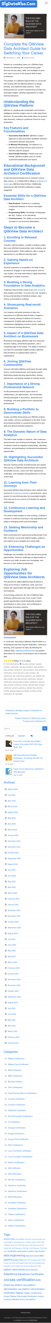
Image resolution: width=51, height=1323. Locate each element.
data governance (32, 1255)
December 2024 (14, 841)
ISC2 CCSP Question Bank (20, 1263)
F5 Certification (14, 1122)
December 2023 (14, 910)
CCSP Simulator (34, 1248)
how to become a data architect (24, 673)
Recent (21, 736)
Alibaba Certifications (16, 1058)
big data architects (26, 667)
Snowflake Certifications (17, 1208)
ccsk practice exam (18, 1242)
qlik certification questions (22, 676)
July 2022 (11, 1008)
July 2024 (11, 870)
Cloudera (30, 1251)
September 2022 (14, 996)
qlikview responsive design (19, 691)
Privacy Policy (25, 1312)
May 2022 (12, 1020)
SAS (6, 1280)
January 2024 (13, 904)
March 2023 (12, 962)
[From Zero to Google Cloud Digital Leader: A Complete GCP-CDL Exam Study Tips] (9, 743)
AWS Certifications (15, 1076)
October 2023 (13, 921)
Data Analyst (39, 1251)
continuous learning (21, 493)
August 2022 (13, 1002)
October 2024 (13, 852)
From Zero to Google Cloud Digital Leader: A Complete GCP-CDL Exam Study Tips (27, 744)
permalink (18, 694)
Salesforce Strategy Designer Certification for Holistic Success (23, 712)
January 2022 (13, 1043)
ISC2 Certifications (15, 1145)
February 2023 (13, 968)
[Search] (44, 728)
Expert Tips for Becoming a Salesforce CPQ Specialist (28, 770)
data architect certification (13, 670)
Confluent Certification (16, 1104)
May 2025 (12, 818)
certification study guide (17, 1251)
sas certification (22, 1279)
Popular (10, 736)
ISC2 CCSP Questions (34, 1263)
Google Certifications (16, 1133)
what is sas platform (28, 1299)
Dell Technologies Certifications (20, 1116)
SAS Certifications (15, 1197)
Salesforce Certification (17, 1185)
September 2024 (14, 858)
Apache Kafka (9, 1239)
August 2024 (13, 864)
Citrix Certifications (15, 1087)
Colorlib (18, 1320)
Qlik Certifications (12, 664)
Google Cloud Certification (18, 1139)
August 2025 (13, 812)
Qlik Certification (14, 1168)
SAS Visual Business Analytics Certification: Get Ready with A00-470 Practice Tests (28, 758)
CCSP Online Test (34, 1245)
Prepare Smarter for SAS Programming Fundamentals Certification (30, 719)
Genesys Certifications (17, 1127)
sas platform (17, 1284)
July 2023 (11, 939)
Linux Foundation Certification (19, 1150)
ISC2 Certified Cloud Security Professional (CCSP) (26, 1266)
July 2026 (11, 795)
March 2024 (12, 893)
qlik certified (37, 676)
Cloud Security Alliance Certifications (22, 1093)
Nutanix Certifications (16, 1162)
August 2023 (13, 933)
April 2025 (12, 823)
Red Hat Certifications (16, 1179)
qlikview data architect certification (25, 682)
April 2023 (12, 956)
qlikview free (31, 688)
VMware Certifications (16, 1225)
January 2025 (13, 835)
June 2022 (12, 1014)
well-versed (38, 290)
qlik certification (32, 1269)
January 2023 (13, 973)
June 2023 (12, 944)
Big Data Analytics (15, 1081)
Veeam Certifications (16, 1220)
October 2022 (13, 991)
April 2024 (12, 887)
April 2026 (12, 800)
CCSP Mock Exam (22, 1245)
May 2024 (12, 881)
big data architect (28, 664)
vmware (40, 1296)
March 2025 (12, 829)
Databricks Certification (17, 1110)
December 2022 (14, 979)
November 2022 (14, 985)
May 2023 (12, 950)
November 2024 (14, 847)
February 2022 (13, 1037)
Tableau (19, 1292)
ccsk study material (30, 1242)
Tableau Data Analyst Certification (23, 1296)
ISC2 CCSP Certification (31, 1260)
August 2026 (13, 789)
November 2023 (14, 916)
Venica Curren (29, 57)
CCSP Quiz (25, 1248)
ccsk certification (20, 1239)
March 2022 (12, 1031)
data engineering (14, 1255)
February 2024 (13, 898)
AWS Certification (15, 1070)
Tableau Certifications (16, 1214)
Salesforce (10, 1274)
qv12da (32, 691)
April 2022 (12, 1025)
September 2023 (14, 927)
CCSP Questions (17, 1248)
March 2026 (12, 806)
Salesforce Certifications (17, 1191)
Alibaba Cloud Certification (18, 1064)
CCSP (38, 1242)
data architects (28, 670)
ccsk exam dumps (37, 1239)
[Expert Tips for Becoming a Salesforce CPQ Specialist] (9, 771)
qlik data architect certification (25, 679)
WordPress (33, 1320)
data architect (39, 667)
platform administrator (14, 1269)
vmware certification (11, 1299)
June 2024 (12, 875)
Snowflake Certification (17, 1202)
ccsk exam (28, 1239)
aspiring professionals (25, 651)
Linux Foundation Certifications (20, 1156)
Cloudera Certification (16, 1099)
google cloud (18, 1259)
